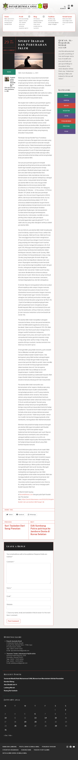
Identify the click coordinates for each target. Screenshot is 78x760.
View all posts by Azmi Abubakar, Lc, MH (10, 89)
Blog (38, 22)
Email (9, 596)
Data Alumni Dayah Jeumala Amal (15, 753)
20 (36, 722)
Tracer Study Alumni (41, 750)
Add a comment (9, 50)
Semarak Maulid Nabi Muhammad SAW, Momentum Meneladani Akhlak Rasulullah (34, 678)
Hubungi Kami (26, 750)
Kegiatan (66, 110)
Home (9, 20)
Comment (10, 562)
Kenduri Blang (9, 681)
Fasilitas (53, 20)
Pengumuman (66, 121)
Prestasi (66, 126)
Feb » (10, 735)
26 (25, 726)
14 (46, 718)
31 (6, 730)
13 (35, 718)
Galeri (66, 105)
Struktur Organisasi (11, 750)
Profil (23, 22)
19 (25, 722)
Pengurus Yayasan (49, 746)
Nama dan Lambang (10, 746)
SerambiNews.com (26, 494)
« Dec (6, 735)
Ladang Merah (9, 688)
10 (6, 718)
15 (56, 718)
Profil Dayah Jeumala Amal (29, 746)
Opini (66, 116)
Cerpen (66, 100)
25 (15, 726)
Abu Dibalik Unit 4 (10, 685)
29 (56, 726)
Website (9, 604)
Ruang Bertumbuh (10, 691)
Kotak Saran (68, 20)
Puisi (66, 131)
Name (9, 588)
